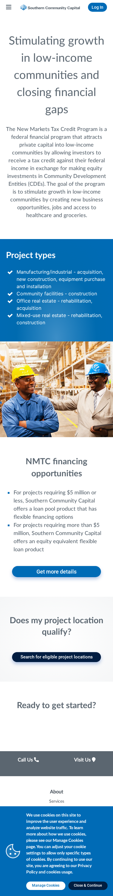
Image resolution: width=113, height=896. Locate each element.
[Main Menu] (9, 7)
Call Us (26, 760)
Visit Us (83, 760)
